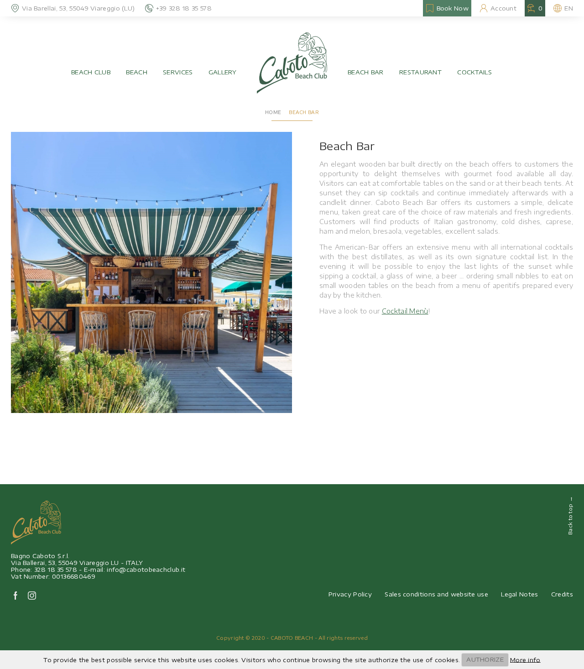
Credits (562, 594)
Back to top (570, 515)
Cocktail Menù (405, 311)
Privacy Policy (350, 594)
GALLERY (222, 72)
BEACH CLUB (90, 72)
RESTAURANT (420, 72)
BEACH (136, 72)
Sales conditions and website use (436, 594)
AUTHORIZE (485, 659)
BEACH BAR (366, 72)
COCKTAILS (474, 72)
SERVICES (178, 72)
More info (525, 659)
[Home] (292, 63)
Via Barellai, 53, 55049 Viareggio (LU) (78, 8)
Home (273, 112)
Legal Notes (519, 594)
